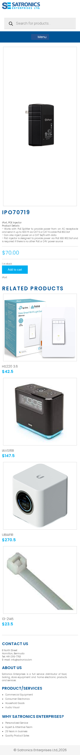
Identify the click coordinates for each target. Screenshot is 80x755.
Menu (41, 37)
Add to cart (15, 269)
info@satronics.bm (21, 659)
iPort (4, 277)
